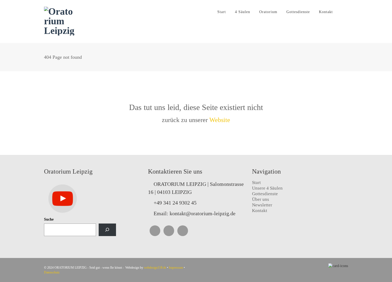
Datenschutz (51, 272)
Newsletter (262, 204)
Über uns (260, 199)
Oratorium (268, 12)
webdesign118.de (155, 267)
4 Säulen (242, 12)
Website (219, 119)
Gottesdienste (298, 12)
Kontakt (326, 12)
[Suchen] (107, 230)
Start (221, 12)
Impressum (176, 267)
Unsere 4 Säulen (267, 188)
